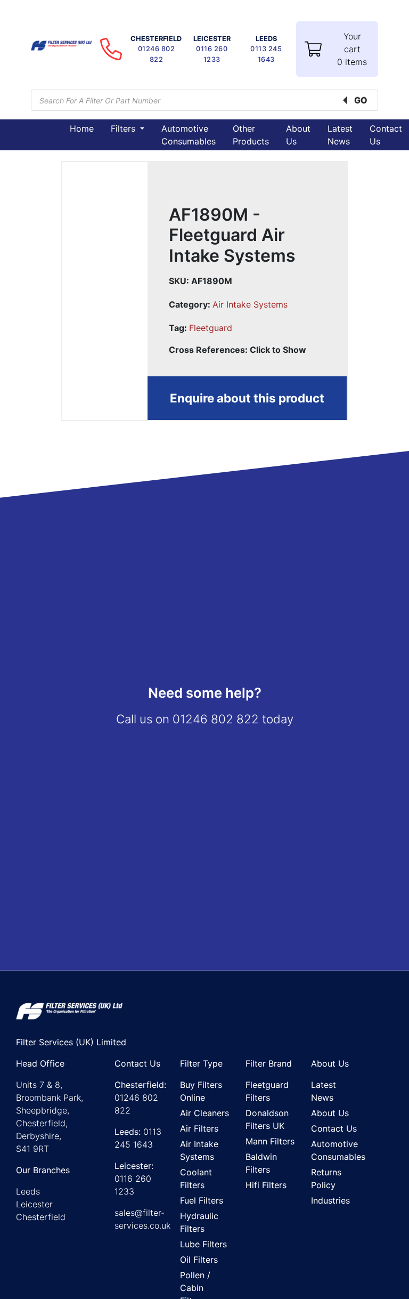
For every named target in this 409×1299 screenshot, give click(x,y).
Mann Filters (270, 1141)
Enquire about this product (247, 398)
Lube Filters (203, 1244)
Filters (124, 128)
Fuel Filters (201, 1200)
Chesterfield (41, 1217)
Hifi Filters (266, 1185)
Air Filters (199, 1128)
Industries (330, 1200)
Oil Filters (199, 1259)
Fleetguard (210, 327)
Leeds (28, 1191)
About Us (330, 1113)
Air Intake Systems (250, 304)
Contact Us (334, 1128)
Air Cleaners (204, 1113)
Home (82, 128)
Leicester (34, 1204)
